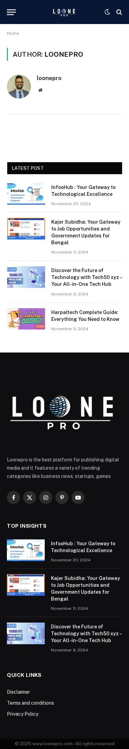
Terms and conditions (31, 703)
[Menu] (11, 12)
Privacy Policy (22, 714)
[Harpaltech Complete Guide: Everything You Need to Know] (26, 319)
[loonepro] (64, 12)
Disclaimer (18, 692)
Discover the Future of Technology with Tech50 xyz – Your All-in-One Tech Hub (86, 277)
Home (13, 33)
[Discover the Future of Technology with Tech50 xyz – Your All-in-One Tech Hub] (26, 277)
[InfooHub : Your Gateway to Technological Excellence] (26, 194)
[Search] (118, 12)
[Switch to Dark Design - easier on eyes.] (107, 12)
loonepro (49, 78)
